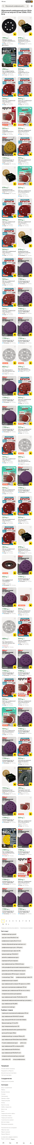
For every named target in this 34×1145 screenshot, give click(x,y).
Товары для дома (5, 1100)
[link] (9, 934)
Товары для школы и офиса (8, 1113)
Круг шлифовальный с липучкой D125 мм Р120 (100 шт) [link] (8, 852)
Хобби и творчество (6, 1107)
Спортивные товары (6, 1115)
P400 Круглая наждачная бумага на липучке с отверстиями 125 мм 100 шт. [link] (24, 761)
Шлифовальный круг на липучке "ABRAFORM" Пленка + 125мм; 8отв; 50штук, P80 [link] (24, 673)
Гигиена (3, 1094)
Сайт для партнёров (6, 1075)
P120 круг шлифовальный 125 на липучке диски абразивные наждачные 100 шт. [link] (24, 191)
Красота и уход (5, 1104)
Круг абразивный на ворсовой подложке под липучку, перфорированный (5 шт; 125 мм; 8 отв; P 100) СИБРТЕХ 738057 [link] (24, 369)
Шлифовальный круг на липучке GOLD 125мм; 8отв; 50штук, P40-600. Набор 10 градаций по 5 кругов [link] (8, 160)
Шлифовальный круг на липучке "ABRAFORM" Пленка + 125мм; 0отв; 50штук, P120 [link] (8, 430)
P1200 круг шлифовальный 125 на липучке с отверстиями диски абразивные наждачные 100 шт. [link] (25, 101)
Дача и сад (4, 1109)
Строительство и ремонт (7, 1120)
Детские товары (5, 1122)
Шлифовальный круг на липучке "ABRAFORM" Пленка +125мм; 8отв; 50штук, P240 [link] (8, 882)
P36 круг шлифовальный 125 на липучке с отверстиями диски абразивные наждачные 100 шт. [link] (24, 641)
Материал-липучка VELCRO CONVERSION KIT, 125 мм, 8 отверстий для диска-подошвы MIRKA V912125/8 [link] (9, 40)
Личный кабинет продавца (8, 1068)
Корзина (23, 1143)
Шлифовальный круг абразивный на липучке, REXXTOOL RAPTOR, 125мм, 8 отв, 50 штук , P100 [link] (24, 40)
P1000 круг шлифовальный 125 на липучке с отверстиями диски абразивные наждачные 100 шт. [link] (24, 71)
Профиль (30, 1143)
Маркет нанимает (5, 1132)
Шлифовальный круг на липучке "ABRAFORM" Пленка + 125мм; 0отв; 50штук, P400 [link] (8, 673)
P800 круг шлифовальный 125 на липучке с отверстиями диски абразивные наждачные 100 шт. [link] (9, 459)
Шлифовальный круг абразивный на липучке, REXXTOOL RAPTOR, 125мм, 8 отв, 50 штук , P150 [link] (8, 190)
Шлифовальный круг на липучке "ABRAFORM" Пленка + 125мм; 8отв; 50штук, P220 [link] (8, 761)
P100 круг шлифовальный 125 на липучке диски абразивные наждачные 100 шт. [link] (24, 131)
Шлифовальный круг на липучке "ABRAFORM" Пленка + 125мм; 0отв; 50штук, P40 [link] (8, 911)
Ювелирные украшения (7, 1124)
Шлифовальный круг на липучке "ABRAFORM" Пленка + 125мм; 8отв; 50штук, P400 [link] (8, 820)
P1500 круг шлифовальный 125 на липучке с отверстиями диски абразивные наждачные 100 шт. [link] (9, 252)
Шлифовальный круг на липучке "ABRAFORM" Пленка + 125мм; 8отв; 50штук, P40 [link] (24, 731)
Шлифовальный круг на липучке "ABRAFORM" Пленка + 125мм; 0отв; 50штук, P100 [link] (24, 281)
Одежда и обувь (5, 1098)
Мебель (3, 1089)
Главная (3, 1143)
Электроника (4, 1096)
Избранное (17, 1143)
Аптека (3, 1102)
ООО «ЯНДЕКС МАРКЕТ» (11, 1137)
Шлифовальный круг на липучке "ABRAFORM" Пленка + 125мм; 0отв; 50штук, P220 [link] (24, 911)
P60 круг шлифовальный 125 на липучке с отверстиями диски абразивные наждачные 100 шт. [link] (8, 520)
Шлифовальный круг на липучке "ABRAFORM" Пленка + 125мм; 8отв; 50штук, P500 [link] (24, 311)
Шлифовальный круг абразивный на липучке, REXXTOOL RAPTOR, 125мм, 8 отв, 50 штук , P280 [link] (24, 549)
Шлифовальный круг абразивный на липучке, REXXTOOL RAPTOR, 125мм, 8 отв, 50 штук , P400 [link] (24, 252)
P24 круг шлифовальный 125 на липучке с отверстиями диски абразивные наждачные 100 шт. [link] (8, 549)
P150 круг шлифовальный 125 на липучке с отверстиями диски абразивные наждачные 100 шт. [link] (24, 222)
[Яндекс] (13, 1139)
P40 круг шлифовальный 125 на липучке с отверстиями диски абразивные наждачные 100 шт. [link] (24, 520)
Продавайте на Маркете (7, 1070)
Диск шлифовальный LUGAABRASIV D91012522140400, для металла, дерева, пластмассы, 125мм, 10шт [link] (8, 580)
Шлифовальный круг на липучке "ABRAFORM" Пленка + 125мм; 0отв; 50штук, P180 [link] (8, 341)
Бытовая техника (5, 1092)
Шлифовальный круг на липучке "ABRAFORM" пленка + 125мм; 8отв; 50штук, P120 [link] (8, 611)
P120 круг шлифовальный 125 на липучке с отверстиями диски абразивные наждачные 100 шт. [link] (8, 222)
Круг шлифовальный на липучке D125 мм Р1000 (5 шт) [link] (9, 71)
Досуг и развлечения (6, 1087)
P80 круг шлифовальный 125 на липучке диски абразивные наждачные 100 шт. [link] (8, 490)
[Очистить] (28, 6)
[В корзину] (15, 34)
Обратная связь (5, 1129)
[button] (32, 6)
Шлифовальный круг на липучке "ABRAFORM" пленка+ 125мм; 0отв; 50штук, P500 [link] (8, 400)
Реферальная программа (7, 1081)
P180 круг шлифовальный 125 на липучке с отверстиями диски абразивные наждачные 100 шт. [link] (24, 160)
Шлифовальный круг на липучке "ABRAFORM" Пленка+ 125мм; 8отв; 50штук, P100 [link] (24, 341)
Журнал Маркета (5, 1134)
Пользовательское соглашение (9, 1127)
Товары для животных (6, 1117)
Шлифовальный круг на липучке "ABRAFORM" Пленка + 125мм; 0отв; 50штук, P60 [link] (24, 852)
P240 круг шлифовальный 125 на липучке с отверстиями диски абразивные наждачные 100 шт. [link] (8, 311)
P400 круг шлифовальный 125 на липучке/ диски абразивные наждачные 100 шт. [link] (24, 430)
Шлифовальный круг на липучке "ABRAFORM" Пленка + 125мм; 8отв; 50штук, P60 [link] (24, 579)
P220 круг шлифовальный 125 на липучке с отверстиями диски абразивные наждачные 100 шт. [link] (24, 400)
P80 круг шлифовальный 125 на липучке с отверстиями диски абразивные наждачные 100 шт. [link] (8, 281)
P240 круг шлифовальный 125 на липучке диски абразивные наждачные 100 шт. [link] (24, 701)
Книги (2, 1111)
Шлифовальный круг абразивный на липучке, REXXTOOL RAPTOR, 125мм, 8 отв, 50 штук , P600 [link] (8, 790)
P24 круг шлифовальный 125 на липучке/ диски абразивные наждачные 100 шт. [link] (24, 611)
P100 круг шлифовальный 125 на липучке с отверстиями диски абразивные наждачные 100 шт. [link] (8, 101)
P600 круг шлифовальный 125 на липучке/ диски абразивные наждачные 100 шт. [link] (24, 882)
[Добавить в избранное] (15, 18)
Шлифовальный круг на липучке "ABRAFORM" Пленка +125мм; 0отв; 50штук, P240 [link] (24, 490)
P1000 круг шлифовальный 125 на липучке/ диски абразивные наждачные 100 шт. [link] (8, 131)
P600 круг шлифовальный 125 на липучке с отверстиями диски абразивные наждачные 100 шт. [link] (9, 701)
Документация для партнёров (8, 1073)
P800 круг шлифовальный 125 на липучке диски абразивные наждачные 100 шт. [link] (24, 821)
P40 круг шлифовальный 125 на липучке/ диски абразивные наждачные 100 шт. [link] (8, 731)
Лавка (10, 1143)
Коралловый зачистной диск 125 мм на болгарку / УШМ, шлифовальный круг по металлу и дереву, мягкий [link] (24, 790)
